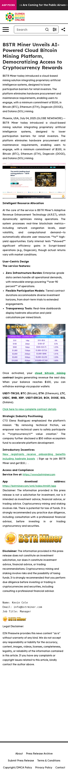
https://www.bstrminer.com (39, 474)
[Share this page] (63, 29)
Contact (60, 767)
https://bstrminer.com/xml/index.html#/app (29, 485)
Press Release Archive (39, 753)
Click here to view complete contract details (29, 409)
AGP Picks (8, 5)
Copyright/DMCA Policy (17, 767)
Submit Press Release (21, 760)
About (19, 753)
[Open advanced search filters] (54, 29)
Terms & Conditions (48, 760)
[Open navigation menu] (6, 29)
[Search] (47, 29)
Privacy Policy (43, 767)
